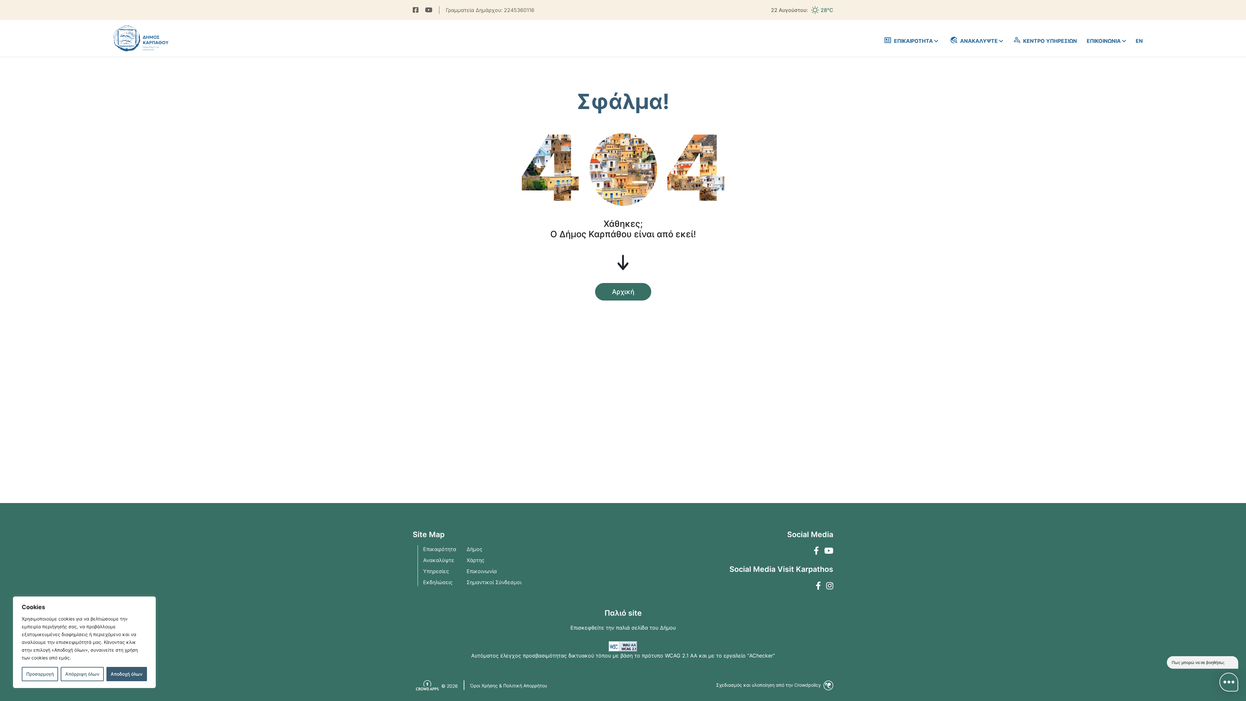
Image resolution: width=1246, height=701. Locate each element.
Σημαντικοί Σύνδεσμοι (494, 582)
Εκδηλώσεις (438, 582)
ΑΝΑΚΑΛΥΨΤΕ (979, 41)
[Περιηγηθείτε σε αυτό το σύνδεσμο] (416, 10)
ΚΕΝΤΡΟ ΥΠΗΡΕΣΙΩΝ (1050, 41)
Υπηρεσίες (436, 571)
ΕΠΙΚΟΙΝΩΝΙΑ (1104, 41)
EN (1139, 41)
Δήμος (475, 549)
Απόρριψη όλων (82, 674)
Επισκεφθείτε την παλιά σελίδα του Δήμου (623, 627)
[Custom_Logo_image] (141, 38)
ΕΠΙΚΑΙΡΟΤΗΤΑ (913, 41)
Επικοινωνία (482, 571)
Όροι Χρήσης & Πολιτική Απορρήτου (508, 685)
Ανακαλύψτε (438, 560)
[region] (84, 642)
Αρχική (623, 292)
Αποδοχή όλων (126, 674)
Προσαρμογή (40, 674)
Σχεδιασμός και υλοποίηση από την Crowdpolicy (769, 685)
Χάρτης (475, 560)
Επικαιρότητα (439, 549)
